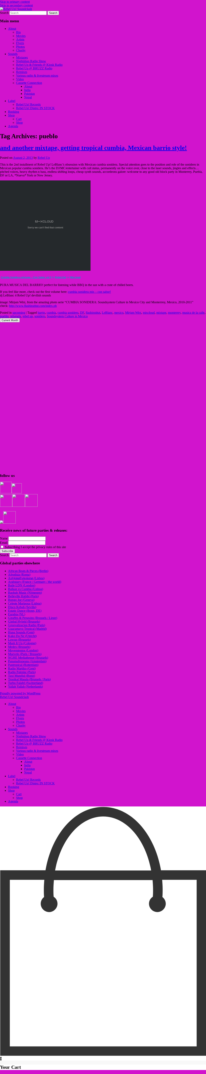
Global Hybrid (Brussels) (24, 621)
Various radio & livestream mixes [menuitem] (37, 750)
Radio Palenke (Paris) (22, 672)
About (12, 28)
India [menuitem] (27, 765)
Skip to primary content (15, 1)
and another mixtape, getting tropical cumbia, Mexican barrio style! (93, 147)
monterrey (174, 312)
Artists (20, 39)
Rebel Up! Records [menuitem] (28, 779)
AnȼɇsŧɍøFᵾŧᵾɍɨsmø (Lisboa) (26, 578)
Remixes (21, 72)
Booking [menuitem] (13, 787)
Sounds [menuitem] (13, 729)
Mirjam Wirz (133, 312)
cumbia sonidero (68, 312)
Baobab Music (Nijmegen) (25, 592)
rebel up (28, 316)
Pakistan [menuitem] (29, 769)
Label (11, 101)
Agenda (13, 126)
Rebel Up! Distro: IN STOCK (35, 108)
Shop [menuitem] (11, 790)
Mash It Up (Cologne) (22, 643)
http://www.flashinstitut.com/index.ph (33, 305)
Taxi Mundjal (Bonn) (21, 675)
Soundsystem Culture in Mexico (67, 316)
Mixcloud (75, 277)
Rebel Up (44, 157)
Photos (20, 46)
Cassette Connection (29, 82)
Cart (19, 119)
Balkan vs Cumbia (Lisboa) (25, 589)
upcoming (18, 312)
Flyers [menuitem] (20, 718)
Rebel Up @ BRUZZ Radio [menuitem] (34, 743)
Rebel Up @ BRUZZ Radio (34, 68)
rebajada (15, 316)
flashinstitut (93, 312)
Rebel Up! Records (28, 104)
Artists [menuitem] (20, 714)
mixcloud (149, 312)
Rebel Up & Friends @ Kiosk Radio (39, 64)
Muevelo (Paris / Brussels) (24, 654)
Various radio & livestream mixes (37, 75)
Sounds (13, 54)
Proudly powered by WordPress (20, 693)
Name (4, 538)
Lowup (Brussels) (19, 639)
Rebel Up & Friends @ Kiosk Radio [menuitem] (39, 740)
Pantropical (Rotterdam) (23, 665)
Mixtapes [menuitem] (22, 732)
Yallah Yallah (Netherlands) (25, 686)
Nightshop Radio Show (31, 61)
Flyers (20, 43)
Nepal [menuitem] (28, 772)
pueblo (4, 316)
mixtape (161, 312)
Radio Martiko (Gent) (22, 668)
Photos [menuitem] (20, 722)
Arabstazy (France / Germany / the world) (34, 581)
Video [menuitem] (20, 754)
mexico (119, 312)
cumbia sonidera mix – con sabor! (89, 291)
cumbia (51, 312)
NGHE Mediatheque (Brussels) (28, 657)
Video (20, 79)
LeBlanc (107, 312)
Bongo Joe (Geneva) (21, 600)
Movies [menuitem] (21, 711)
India (27, 90)
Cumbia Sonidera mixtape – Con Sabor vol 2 (26, 277)
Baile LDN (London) (21, 585)
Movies (21, 36)
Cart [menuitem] (19, 794)
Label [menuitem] (11, 776)
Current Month (10, 320)
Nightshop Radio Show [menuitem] (31, 736)
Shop (11, 115)
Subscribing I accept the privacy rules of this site (35, 547)
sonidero (39, 316)
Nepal (28, 97)
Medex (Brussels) (19, 646)
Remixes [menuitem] (21, 747)
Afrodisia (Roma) (19, 574)
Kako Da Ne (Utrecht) (22, 636)
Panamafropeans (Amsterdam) (27, 661)
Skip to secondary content (16, 5)
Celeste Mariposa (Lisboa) (24, 603)
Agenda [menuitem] (13, 801)
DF (82, 312)
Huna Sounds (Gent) (21, 632)
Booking (13, 111)
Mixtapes (22, 57)
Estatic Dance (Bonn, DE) (24, 610)
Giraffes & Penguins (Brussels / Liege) (32, 618)
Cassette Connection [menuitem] (29, 758)
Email (3, 542)
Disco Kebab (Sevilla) (22, 607)
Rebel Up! (60, 277)
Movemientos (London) (23, 650)
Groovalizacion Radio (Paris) (26, 625)
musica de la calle (193, 312)
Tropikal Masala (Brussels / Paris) (29, 679)
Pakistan (29, 93)
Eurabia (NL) (16, 614)
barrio (41, 312)
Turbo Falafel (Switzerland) (25, 683)
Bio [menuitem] (18, 707)
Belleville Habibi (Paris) (23, 596)
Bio (18, 32)
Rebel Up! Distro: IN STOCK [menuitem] (35, 783)
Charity (21, 50)
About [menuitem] (12, 703)
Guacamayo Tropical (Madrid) (27, 628)
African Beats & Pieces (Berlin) (28, 571)
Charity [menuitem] (21, 725)
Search (4, 12)
